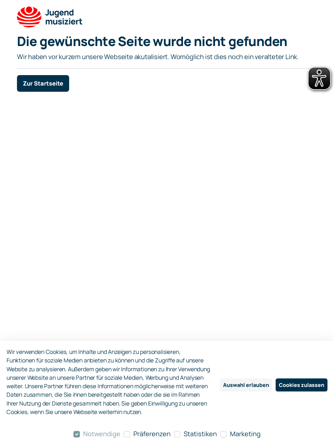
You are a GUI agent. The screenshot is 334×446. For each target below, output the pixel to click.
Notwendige (101, 433)
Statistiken (200, 433)
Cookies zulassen (301, 385)
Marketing (245, 433)
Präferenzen (152, 433)
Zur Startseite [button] (43, 83)
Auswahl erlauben (246, 385)
